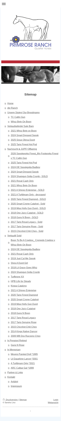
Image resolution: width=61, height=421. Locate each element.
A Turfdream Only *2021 (23, 363)
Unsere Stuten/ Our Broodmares (23, 112)
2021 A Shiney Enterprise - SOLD (27, 190)
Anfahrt (14, 381)
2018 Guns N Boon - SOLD (24, 217)
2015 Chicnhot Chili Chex (24, 327)
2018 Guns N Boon (20, 313)
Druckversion (11, 399)
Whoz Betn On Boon (21, 121)
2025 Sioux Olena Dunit (23, 140)
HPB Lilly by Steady (21, 281)
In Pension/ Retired (17, 340)
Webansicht (53, 402)
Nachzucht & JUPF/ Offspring (22, 149)
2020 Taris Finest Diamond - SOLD (28, 199)
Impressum (16, 386)
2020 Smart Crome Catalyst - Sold (28, 204)
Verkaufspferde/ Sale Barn (20, 126)
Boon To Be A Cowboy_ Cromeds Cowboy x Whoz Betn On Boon (33, 242)
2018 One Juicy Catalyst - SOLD (27, 213)
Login (55, 399)
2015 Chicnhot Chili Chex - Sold (27, 231)
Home (10, 103)
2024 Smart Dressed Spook (25, 135)
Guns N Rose (17, 345)
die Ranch (12, 108)
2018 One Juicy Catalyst (23, 308)
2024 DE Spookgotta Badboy (25, 167)
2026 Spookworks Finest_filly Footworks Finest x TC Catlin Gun (34, 155)
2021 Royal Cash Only (22, 181)
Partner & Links (15, 372)
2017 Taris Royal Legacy (23, 318)
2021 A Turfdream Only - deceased (28, 194)
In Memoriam (13, 349)
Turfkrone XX (17, 276)
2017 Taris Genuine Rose (23, 322)
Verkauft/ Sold (14, 235)
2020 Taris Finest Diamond (24, 295)
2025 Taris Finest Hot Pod (24, 144)
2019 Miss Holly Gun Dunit (24, 304)
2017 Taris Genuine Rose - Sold (27, 226)
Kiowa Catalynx (19, 286)
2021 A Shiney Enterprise (23, 290)
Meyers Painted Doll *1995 (24, 354)
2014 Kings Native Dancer (24, 331)
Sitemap (23, 399)
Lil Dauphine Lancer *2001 (24, 359)
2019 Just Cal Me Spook (23, 258)
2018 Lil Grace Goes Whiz (24, 267)
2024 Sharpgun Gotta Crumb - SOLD (29, 176)
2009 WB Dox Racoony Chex (25, 336)
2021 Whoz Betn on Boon (24, 131)
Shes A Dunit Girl (19, 263)
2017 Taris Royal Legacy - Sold (26, 222)
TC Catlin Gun (18, 117)
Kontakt (11, 377)
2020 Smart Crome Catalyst (25, 299)
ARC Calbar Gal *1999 (22, 368)
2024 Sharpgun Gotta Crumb (25, 272)
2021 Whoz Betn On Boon (24, 185)
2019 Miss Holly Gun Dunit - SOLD (28, 208)
